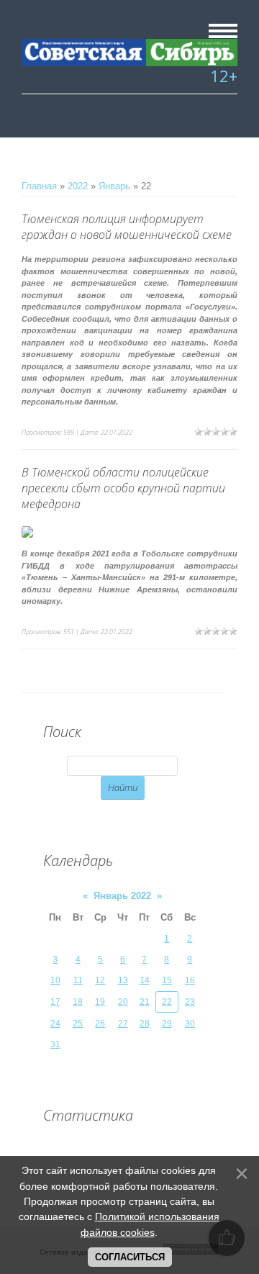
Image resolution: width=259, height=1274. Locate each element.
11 (78, 980)
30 (190, 1023)
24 (55, 1023)
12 (100, 980)
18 (78, 1002)
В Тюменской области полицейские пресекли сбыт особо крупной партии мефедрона (123, 488)
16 (190, 980)
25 (78, 1023)
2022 (78, 186)
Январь (114, 186)
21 (145, 1002)
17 (55, 1002)
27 (123, 1023)
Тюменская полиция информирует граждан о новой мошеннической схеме (127, 227)
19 (100, 1002)
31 (55, 1044)
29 (167, 1023)
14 (145, 980)
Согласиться (130, 1257)
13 (123, 980)
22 (167, 1002)
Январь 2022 (122, 895)
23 (190, 1002)
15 (167, 980)
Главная (39, 186)
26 (100, 1023)
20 (123, 1002)
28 (145, 1023)
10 (55, 980)
